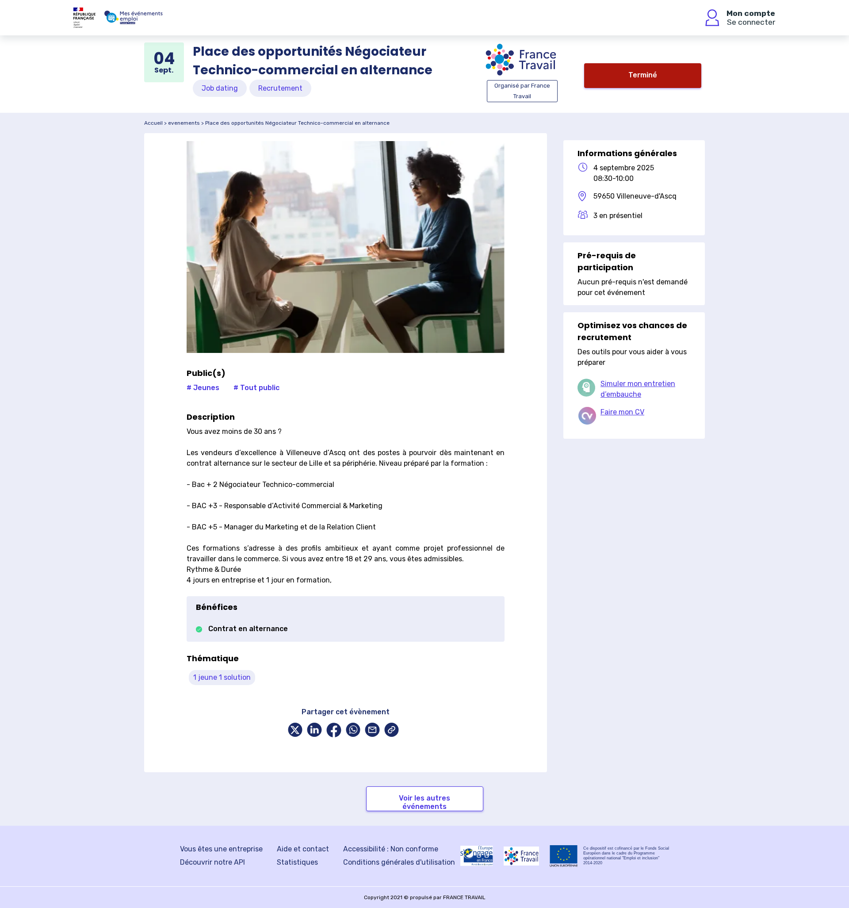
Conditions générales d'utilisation (399, 862)
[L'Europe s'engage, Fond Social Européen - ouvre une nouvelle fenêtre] (476, 856)
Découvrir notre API (212, 862)
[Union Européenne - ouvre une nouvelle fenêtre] (564, 856)
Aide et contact (303, 849)
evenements (184, 123)
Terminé (642, 75)
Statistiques (297, 862)
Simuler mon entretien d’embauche (637, 388)
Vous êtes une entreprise (221, 849)
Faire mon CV (622, 412)
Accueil (153, 123)
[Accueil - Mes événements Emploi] (133, 18)
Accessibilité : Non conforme (390, 849)
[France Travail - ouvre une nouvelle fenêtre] (521, 856)
